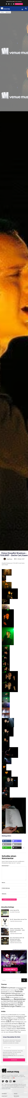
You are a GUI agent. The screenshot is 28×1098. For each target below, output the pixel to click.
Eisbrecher (21, 1018)
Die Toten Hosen (6, 1018)
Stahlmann (14, 1028)
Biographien (7, 989)
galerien (8, 993)
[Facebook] (9, 4)
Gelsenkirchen (16, 993)
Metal (10, 997)
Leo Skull (4, 1078)
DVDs (9, 991)
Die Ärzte (13, 1018)
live (7, 997)
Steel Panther (21, 1028)
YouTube (2, 1008)
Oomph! (17, 1025)
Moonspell (3, 1025)
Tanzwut (16, 1030)
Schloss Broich (13, 1003)
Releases (5, 999)
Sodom (9, 1028)
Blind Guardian (12, 1014)
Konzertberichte (10, 995)
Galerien (8, 12)
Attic (8, 1014)
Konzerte (19, 995)
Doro (16, 1018)
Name (3, 882)
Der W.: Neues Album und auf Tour (18, 919)
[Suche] (24, 980)
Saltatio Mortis (16, 1027)
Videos (18, 1006)
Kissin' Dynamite (16, 1021)
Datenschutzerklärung (8, 1055)
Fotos (3, 993)
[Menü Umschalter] (22, 9)
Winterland (11, 1032)
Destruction (11, 1016)
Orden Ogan (22, 1025)
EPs (11, 991)
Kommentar (5, 865)
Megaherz (16, 1023)
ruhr (23, 1001)
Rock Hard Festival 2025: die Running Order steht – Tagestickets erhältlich (17, 939)
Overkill (3, 1027)
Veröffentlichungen (8, 1006)
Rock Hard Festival (16, 1001)
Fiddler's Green (13, 1019)
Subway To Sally (5, 1030)
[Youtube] (13, 4)
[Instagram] (11, 4)
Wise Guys (17, 1032)
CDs (21, 989)
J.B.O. (9, 1021)
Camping (12, 989)
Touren (20, 1005)
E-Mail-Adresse (6, 888)
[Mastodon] (6, 4)
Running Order (4, 1003)
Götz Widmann (21, 1019)
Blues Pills (19, 1014)
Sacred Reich (9, 1026)
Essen (13, 991)
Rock (2, 1001)
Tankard (11, 1030)
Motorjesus (9, 1025)
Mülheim (16, 997)
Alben (4, 987)
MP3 (13, 997)
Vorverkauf (23, 1006)
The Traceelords (22, 1030)
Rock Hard (7, 1001)
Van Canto (6, 1032)
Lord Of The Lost (9, 1023)
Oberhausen (21, 997)
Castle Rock (16, 989)
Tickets (11, 1005)
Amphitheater (11, 988)
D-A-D (6, 1016)
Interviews (23, 993)
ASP (6, 1014)
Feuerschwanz (5, 1019)
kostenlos (3, 997)
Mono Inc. (22, 1023)
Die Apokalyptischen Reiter (20, 1016)
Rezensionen (20, 999)
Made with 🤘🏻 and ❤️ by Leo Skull (14, 1)
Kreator (21, 1021)
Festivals (19, 991)
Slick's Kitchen (4, 1028)
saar (9, 1003)
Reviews (12, 999)
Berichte (3, 989)
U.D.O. (2, 1032)
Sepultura (23, 1026)
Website (4, 893)
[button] (26, 8)
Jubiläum (2, 995)
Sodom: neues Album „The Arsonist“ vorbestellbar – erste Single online (17, 930)
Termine (4, 1005)
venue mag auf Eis (14, 910)
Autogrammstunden (21, 988)
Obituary (13, 1025)
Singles (20, 1003)
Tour (15, 1005)
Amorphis (3, 1014)
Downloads (4, 991)
